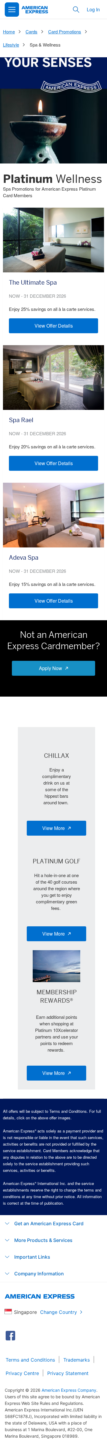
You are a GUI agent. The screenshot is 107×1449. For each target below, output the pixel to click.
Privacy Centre (22, 1373)
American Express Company (69, 1390)
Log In (93, 9)
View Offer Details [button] (53, 325)
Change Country (58, 1312)
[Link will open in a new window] (10, 1335)
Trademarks (76, 1360)
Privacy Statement (68, 1373)
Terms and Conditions (30, 1360)
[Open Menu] (12, 9)
